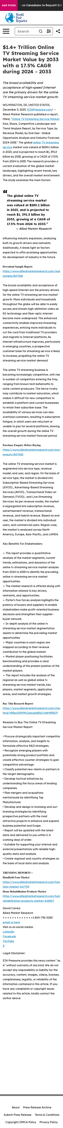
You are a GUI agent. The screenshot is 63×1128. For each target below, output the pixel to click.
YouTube (8, 941)
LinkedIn (8, 931)
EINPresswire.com (39, 109)
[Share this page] (58, 31)
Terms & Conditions (47, 1114)
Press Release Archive (37, 1107)
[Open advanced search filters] (49, 31)
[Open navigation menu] (6, 31)
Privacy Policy (48, 1122)
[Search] (41, 31)
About (16, 1107)
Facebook (9, 936)
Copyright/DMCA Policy (20, 1122)
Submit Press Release (17, 1114)
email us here (11, 922)
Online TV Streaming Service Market (35, 119)
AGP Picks (9, 5)
